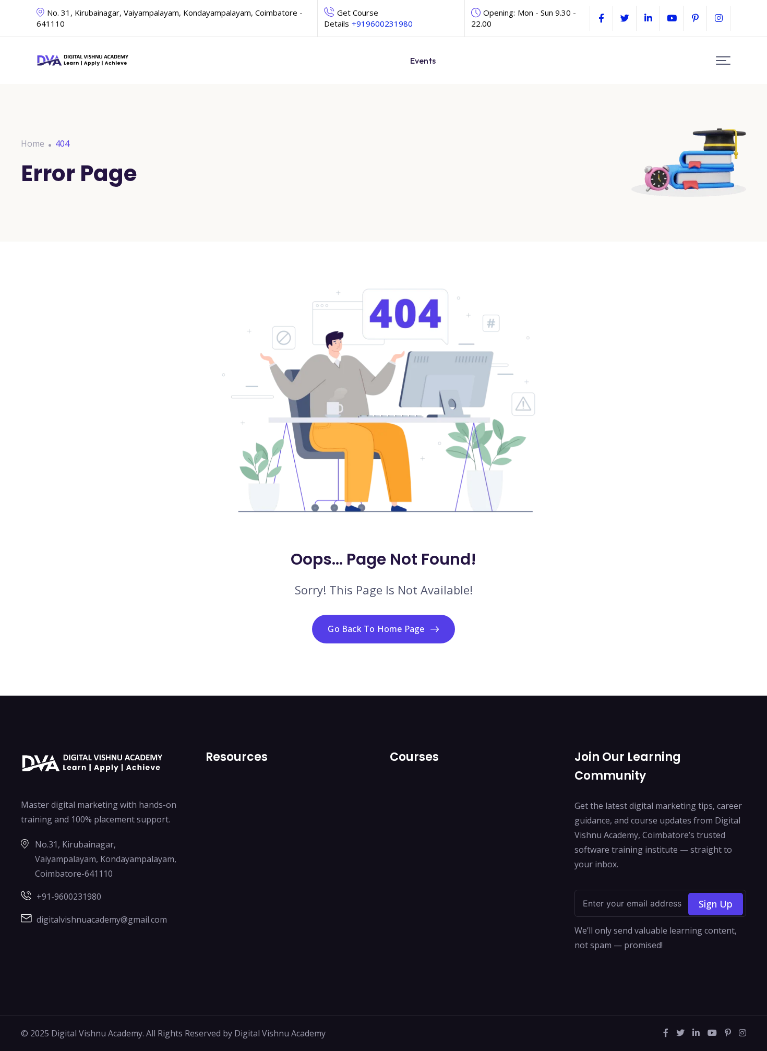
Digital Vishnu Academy (280, 1033)
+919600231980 (382, 23)
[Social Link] (601, 18)
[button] (723, 60)
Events (423, 60)
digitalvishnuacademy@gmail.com (102, 919)
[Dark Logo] (83, 61)
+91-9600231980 (69, 896)
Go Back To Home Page (376, 629)
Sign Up (716, 904)
